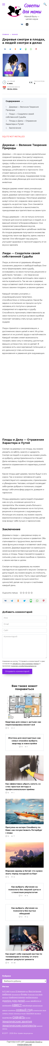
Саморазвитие (16, 994)
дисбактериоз (31, 997)
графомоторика (17, 997)
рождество (7, 1018)
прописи (30, 1013)
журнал (27, 1001)
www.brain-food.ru (33, 1042)
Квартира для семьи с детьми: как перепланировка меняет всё (23, 723)
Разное (8, 73)
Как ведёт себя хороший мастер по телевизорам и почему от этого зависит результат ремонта (23, 957)
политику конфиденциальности (23, 666)
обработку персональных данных (25, 664)
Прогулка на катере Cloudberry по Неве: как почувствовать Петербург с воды (23, 830)
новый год (24, 1010)
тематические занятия (17, 1021)
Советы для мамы (31, 8)
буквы (24, 994)
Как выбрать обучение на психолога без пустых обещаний (24, 911)
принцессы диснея (20, 1013)
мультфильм (11, 1010)
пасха (44, 1010)
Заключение (15, 128)
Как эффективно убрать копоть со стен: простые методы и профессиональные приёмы (23, 787)
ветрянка (5, 997)
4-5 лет (6, 991)
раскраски (37, 1013)
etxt (27, 991)
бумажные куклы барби (35, 994)
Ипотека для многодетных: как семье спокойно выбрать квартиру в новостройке (24, 741)
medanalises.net (24, 1044)
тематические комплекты (19, 1025)
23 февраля (20, 991)
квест (17, 1005)
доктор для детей (13, 1000)
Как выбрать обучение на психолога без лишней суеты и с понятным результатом (24, 889)
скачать (19, 1017)
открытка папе (37, 1010)
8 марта (12, 991)
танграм (27, 1018)
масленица (27, 1005)
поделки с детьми (7, 1013)
